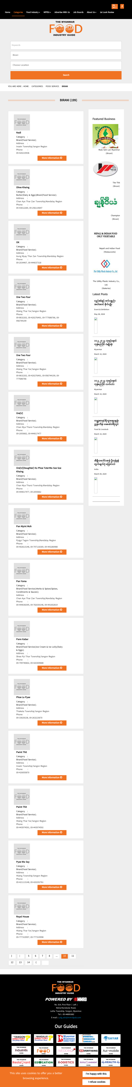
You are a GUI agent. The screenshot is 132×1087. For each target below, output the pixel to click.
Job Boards (78, 12)
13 (20, 962)
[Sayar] (111, 1038)
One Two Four (23, 297)
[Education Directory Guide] (44, 1062)
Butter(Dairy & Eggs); (26, 195)
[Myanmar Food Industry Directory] (44, 1050)
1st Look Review (107, 12)
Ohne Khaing (22, 188)
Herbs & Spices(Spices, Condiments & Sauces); (37, 590)
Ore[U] (19, 413)
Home (7, 12)
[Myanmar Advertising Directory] (88, 1050)
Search (66, 75)
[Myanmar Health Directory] (111, 1062)
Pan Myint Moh (24, 526)
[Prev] (21, 956)
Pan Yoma (21, 581)
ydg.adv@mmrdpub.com (70, 1018)
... (57, 956)
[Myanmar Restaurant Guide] (21, 1062)
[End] (45, 962)
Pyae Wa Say (22, 862)
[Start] (12, 956)
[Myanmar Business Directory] (66, 1038)
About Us (91, 12)
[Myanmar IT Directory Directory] (88, 1038)
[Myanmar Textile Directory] (88, 1062)
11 (72, 956)
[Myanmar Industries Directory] (21, 1050)
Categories (18, 12)
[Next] (36, 962)
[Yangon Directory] (21, 1038)
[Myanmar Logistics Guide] (66, 1062)
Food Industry (32, 12)
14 (28, 962)
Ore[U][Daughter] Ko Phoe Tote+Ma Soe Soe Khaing (38, 470)
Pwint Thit (21, 752)
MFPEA (46, 12)
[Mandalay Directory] (44, 1038)
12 (12, 962)
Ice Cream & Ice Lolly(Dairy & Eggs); (39, 648)
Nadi (18, 133)
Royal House (22, 917)
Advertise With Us (62, 12)
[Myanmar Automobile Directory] (111, 1050)
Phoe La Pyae (23, 697)
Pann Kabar (22, 639)
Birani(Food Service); (26, 140)
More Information (51, 158)
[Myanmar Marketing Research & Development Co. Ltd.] (66, 1001)
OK (17, 242)
